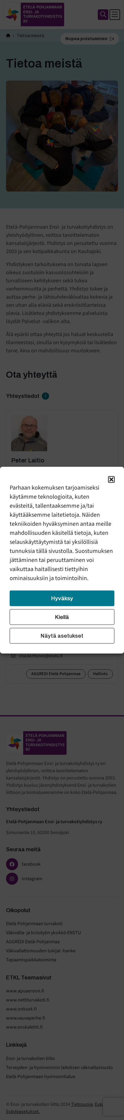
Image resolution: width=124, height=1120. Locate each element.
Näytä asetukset (62, 636)
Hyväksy (62, 598)
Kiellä (62, 617)
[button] (111, 479)
